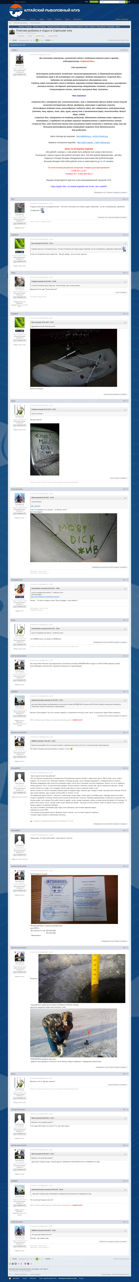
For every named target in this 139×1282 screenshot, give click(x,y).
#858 (124, 1145)
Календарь (111, 26)
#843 (124, 273)
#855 (124, 947)
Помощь (81, 1278)
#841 (124, 199)
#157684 (123, 50)
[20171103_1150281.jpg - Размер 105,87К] (74, 899)
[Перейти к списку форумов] (16, 10)
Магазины (77, 19)
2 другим (116, 1241)
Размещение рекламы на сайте (68, 1278)
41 (31, 40)
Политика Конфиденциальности (121, 1274)
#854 (124, 866)
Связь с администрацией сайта (47, 1278)
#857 (124, 1109)
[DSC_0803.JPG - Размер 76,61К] (73, 358)
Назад (14, 40)
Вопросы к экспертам (76, 26)
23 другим (116, 192)
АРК (10, 1274)
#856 (124, 1074)
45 (42, 40)
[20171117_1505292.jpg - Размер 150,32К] (73, 1032)
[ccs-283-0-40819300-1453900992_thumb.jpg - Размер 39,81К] (73, 537)
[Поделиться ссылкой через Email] (31, 1263)
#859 (124, 1181)
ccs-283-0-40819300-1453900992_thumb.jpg (45, 596)
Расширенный (129, 2)
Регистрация (94, 1)
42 (34, 40)
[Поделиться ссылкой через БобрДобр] (28, 1263)
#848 (124, 620)
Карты (118, 26)
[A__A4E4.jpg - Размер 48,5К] (44, 449)
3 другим (116, 642)
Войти (86, 1)
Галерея (58, 19)
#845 (124, 401)
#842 (124, 235)
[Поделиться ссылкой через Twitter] (21, 1263)
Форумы (22, 19)
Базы (67, 19)
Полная (24, 1278)
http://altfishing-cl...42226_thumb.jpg (92, 136)
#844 (124, 313)
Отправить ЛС (20, 74)
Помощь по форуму (25, 26)
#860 (124, 1222)
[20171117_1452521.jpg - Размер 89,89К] (81, 978)
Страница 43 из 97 (24, 40)
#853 (124, 830)
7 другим (116, 1067)
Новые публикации (122, 19)
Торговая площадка (39, 26)
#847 (124, 580)
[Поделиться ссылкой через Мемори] (25, 1263)
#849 (124, 656)
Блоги (49, 19)
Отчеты (32, 19)
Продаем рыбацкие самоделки (57, 26)
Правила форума (106, 1274)
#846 (124, 489)
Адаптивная (16, 1278)
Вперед (47, 40)
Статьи (86, 26)
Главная (13, 19)
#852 (124, 768)
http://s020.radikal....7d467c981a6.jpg (93, 142)
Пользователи (101, 26)
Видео (42, 19)
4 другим (116, 715)
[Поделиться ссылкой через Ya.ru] (18, 1263)
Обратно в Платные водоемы (122, 1259)
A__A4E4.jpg (36, 506)
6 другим (116, 217)
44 (40, 40)
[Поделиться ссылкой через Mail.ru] (13, 1263)
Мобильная (33, 1278)
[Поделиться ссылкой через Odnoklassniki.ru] (10, 1263)
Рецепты (92, 26)
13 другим (116, 824)
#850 (124, 691)
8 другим (116, 567)
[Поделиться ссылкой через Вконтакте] (16, 1263)
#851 (124, 732)
